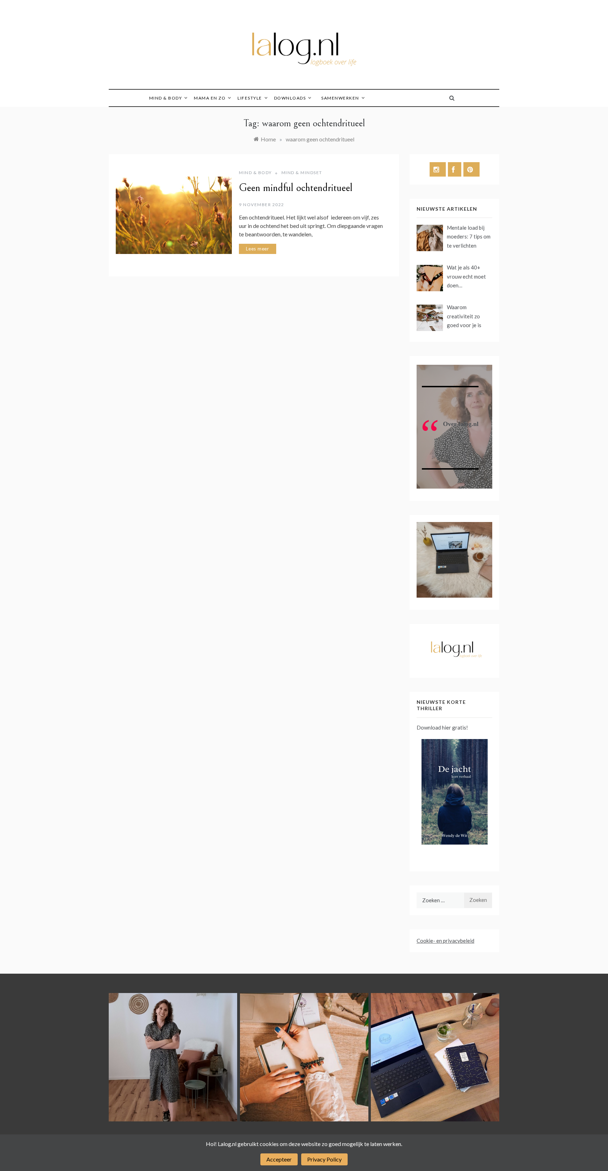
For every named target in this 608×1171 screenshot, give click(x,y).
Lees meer (257, 249)
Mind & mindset (301, 172)
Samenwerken (340, 98)
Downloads (290, 98)
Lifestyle (250, 98)
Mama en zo (210, 98)
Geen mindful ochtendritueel (296, 188)
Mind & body (165, 98)
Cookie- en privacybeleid (445, 940)
